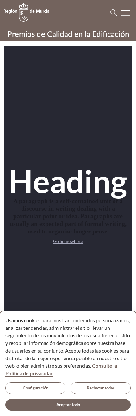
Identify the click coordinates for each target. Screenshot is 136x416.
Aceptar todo (68, 404)
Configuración (35, 387)
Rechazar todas (101, 387)
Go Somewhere (68, 241)
